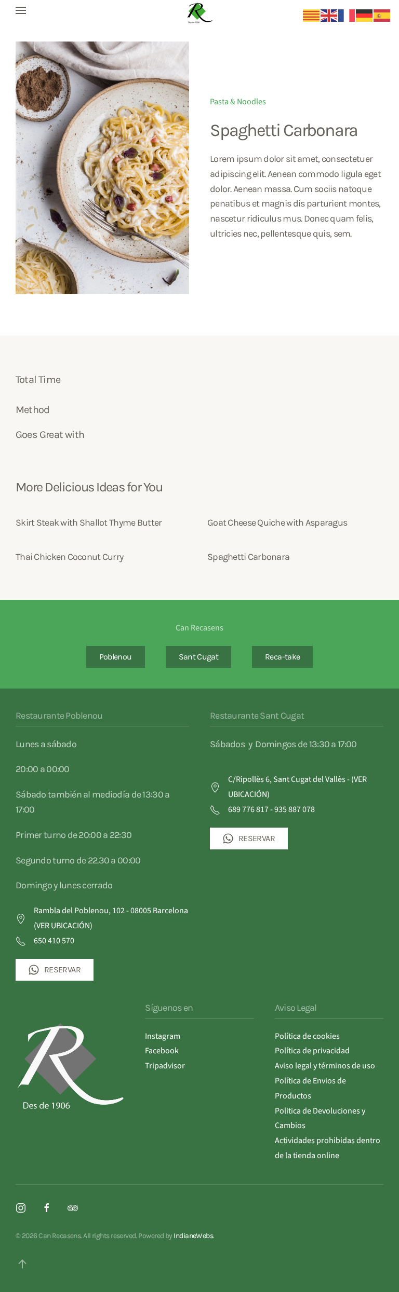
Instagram (162, 1036)
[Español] (382, 15)
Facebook (162, 1050)
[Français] (347, 15)
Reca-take (282, 657)
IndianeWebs (193, 1235)
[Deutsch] (365, 15)
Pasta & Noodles (238, 101)
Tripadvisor (165, 1065)
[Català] (312, 15)
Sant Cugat (199, 657)
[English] (329, 15)
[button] (21, 10)
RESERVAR (62, 969)
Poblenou (115, 657)
